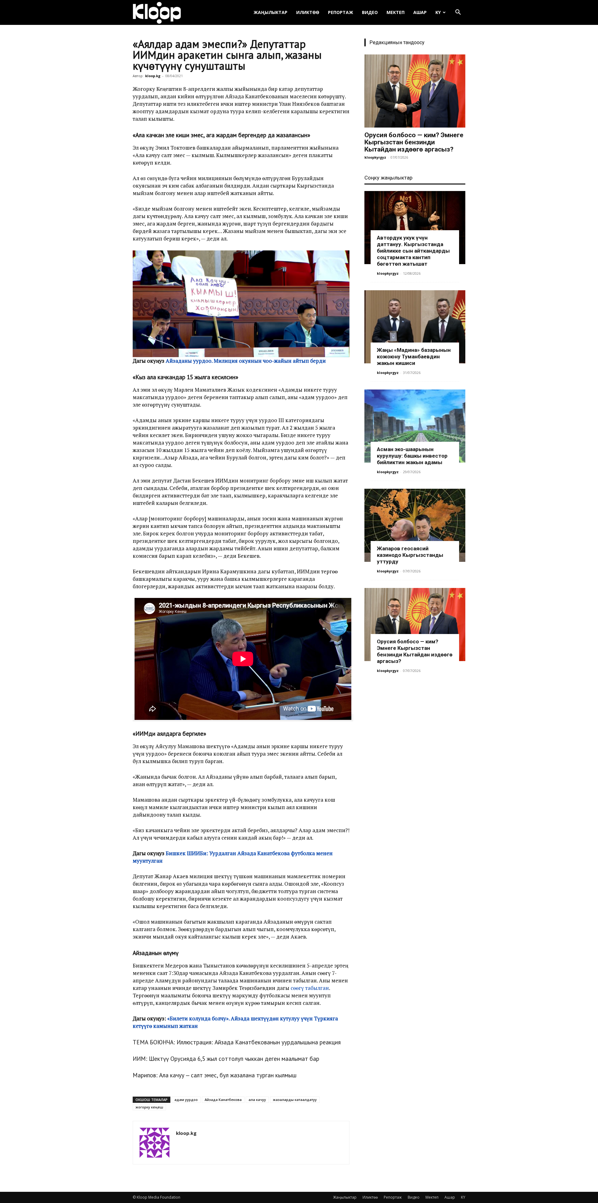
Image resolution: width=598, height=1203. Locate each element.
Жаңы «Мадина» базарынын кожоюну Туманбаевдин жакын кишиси (414, 356)
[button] (457, 13)
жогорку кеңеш (149, 1107)
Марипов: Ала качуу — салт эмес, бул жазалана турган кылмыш (215, 1075)
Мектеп (396, 12)
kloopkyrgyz (375, 157)
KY (438, 12)
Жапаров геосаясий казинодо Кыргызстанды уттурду (410, 555)
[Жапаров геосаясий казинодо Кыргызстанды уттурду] (414, 525)
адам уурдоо (186, 1099)
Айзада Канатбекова (223, 1099)
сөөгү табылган (310, 987)
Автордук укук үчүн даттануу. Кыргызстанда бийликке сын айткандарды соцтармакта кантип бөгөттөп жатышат (413, 251)
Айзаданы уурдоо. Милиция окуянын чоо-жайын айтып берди (246, 360)
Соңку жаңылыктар (388, 178)
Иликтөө (307, 12)
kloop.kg (152, 75)
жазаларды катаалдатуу (295, 1099)
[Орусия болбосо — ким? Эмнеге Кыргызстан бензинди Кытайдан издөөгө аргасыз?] (414, 91)
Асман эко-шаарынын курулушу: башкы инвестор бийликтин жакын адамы (412, 455)
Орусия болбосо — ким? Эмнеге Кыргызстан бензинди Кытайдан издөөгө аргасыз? (413, 142)
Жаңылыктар (270, 12)
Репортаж (340, 12)
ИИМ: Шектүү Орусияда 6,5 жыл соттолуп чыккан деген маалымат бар (226, 1058)
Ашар (420, 12)
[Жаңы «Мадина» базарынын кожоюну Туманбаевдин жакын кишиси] (414, 326)
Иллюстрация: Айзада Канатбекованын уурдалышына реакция (259, 1042)
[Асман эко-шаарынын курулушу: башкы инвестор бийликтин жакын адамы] (414, 426)
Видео (370, 12)
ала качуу (257, 1099)
